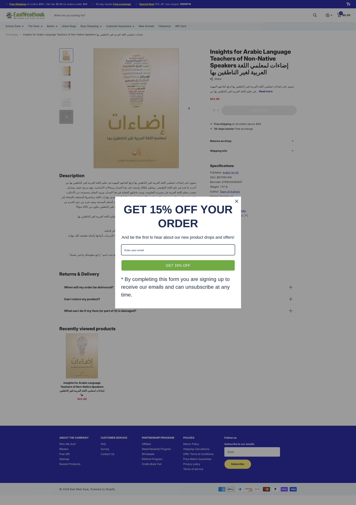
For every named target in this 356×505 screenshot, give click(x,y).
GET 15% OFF (178, 265)
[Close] (236, 201)
